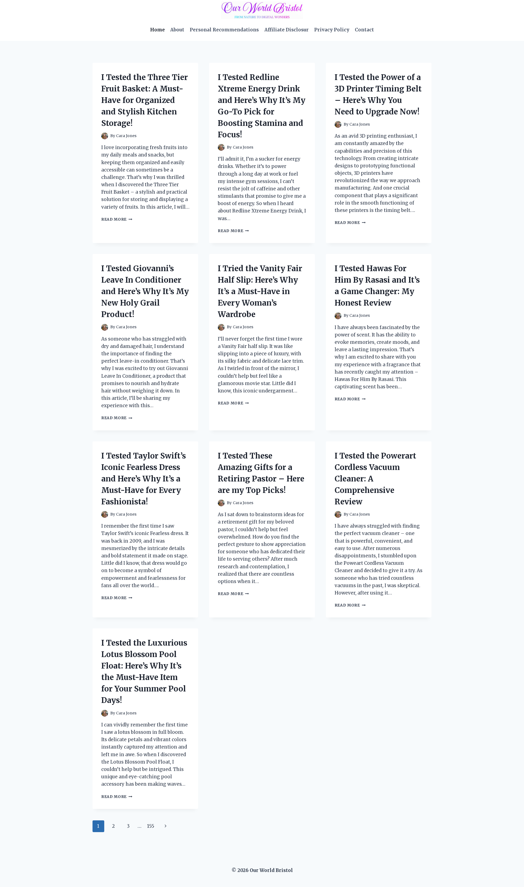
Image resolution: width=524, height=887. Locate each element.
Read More (116, 219)
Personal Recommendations (224, 30)
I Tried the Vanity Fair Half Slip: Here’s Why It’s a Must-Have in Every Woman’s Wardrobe (260, 291)
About (177, 30)
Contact (364, 30)
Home (157, 30)
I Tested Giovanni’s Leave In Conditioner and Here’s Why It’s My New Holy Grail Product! (145, 291)
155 (150, 826)
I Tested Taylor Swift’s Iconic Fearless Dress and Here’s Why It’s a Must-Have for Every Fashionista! (143, 479)
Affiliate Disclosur (286, 30)
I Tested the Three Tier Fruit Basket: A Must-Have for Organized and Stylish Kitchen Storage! (144, 100)
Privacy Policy (331, 30)
